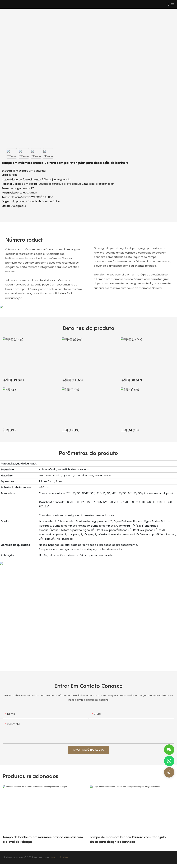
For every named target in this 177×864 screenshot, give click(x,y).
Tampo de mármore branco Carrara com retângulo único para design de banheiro (128, 839)
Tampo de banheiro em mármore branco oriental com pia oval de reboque (43, 839)
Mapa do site (59, 857)
